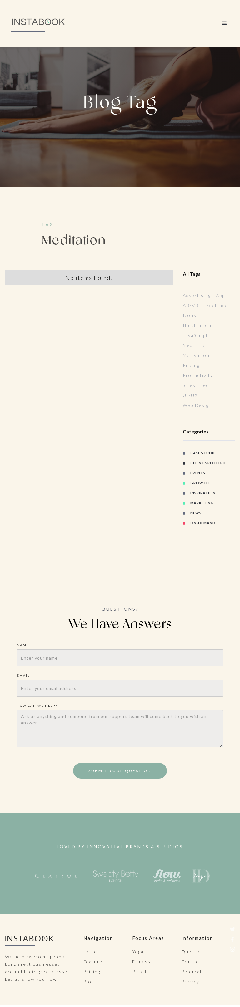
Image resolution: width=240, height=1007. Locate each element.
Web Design (197, 405)
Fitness (141, 961)
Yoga (138, 951)
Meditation (196, 345)
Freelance (216, 305)
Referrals (192, 971)
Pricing (191, 365)
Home (90, 951)
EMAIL (23, 675)
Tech (206, 385)
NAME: (24, 645)
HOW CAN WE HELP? (37, 705)
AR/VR (191, 305)
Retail (139, 971)
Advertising (197, 295)
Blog (88, 981)
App (220, 295)
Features (94, 961)
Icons (190, 315)
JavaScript (195, 335)
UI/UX (190, 395)
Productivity (198, 375)
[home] (38, 23)
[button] (224, 23)
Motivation (196, 355)
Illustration (197, 325)
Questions (194, 951)
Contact (191, 961)
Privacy (190, 981)
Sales (189, 385)
